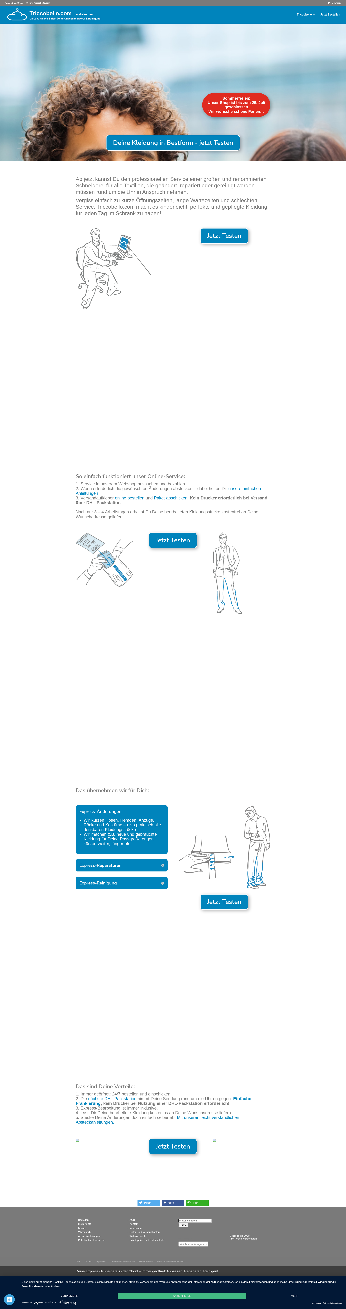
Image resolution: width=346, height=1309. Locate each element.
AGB (132, 1219)
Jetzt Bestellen (330, 14)
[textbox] (193, 1244)
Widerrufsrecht (138, 1236)
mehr (294, 1295)
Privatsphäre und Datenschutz (147, 1240)
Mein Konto (84, 1223)
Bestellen (83, 1219)
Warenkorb (84, 1231)
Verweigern (69, 1295)
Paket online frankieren (91, 1240)
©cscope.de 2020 (240, 1235)
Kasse (81, 1228)
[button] (148, 1203)
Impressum (136, 1228)
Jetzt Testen (224, 235)
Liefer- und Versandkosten (145, 1231)
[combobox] (193, 1244)
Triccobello (304, 14)
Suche (183, 1225)
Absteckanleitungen (89, 1236)
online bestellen (129, 497)
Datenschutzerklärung (332, 1303)
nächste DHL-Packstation (113, 1098)
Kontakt (134, 1223)
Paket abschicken (170, 497)
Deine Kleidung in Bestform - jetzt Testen (173, 142)
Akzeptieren (182, 1295)
